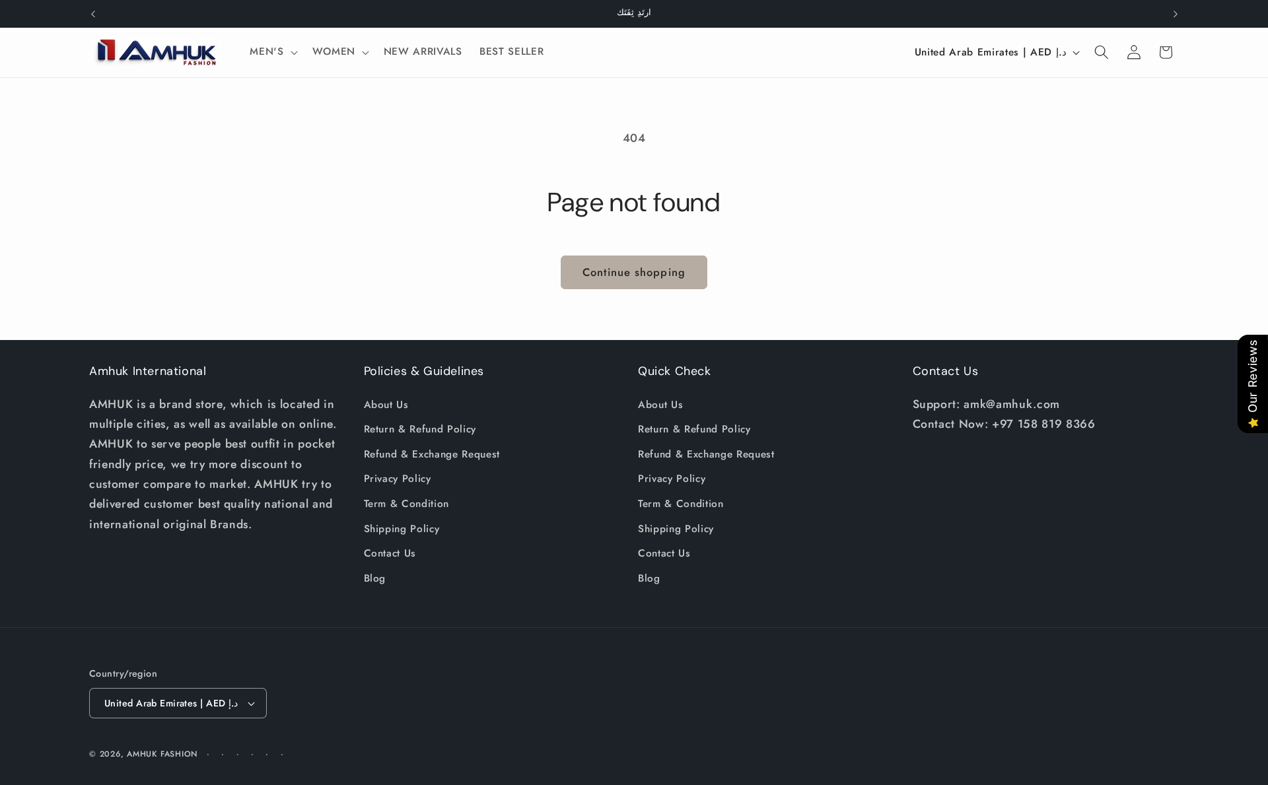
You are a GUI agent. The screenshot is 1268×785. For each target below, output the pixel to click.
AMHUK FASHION (164, 754)
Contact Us (390, 553)
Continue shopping (634, 272)
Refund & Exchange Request (432, 454)
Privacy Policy (397, 479)
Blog (375, 578)
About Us (386, 404)
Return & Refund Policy (420, 429)
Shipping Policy (402, 529)
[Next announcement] (1175, 14)
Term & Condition (407, 503)
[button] (272, 52)
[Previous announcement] (93, 14)
